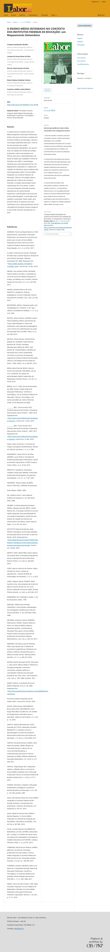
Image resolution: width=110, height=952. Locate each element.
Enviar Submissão (85, 25)
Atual (6, 15)
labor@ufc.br (19, 929)
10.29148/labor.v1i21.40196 (59, 223)
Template (44, 15)
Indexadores (33, 15)
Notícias (22, 15)
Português (81, 45)
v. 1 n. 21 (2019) (25, 22)
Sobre (53, 15)
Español (80, 42)
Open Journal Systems (85, 88)
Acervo (13, 15)
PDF (48, 90)
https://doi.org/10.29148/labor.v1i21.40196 (22, 105)
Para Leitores (81, 58)
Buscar (102, 15)
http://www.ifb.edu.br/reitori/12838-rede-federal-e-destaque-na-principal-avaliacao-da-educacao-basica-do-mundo (22, 542)
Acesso (104, 2)
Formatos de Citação (52, 234)
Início (9, 22)
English (79, 38)
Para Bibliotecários (83, 64)
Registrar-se (95, 2)
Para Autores (81, 61)
